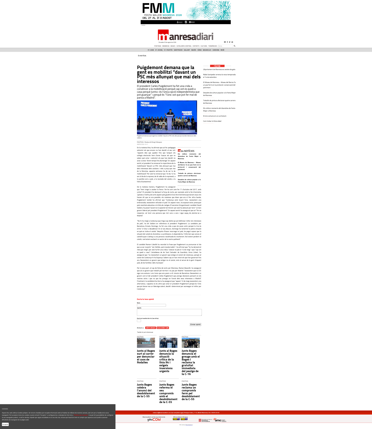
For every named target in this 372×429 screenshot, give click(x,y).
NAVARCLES (207, 50)
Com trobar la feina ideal (212, 121)
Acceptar (5, 424)
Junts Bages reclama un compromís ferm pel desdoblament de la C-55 (191, 391)
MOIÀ (222, 50)
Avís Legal (180, 413)
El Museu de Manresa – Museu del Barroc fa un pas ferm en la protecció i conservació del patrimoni (189, 166)
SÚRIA (199, 50)
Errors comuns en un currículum (214, 116)
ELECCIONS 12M (162, 328)
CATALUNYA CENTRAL (184, 46)
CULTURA (204, 46)
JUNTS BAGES (150, 328)
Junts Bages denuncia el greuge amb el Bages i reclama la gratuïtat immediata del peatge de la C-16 (191, 362)
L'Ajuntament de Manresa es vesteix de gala (219, 69)
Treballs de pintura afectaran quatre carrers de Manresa (189, 174)
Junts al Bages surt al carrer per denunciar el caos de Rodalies (146, 356)
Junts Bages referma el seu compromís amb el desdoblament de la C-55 (168, 393)
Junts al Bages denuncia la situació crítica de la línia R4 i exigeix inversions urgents (168, 360)
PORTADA (157, 46)
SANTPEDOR (178, 50)
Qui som (173, 413)
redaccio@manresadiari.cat (161, 413)
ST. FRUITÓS (168, 50)
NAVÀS (193, 50)
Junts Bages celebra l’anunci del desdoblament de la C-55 (146, 390)
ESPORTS (196, 46)
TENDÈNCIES (212, 46)
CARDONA (215, 50)
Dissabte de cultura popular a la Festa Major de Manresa (189, 180)
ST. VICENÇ (159, 50)
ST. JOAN (151, 50)
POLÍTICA (140, 142)
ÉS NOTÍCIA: (142, 55)
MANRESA (165, 46)
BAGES (173, 46)
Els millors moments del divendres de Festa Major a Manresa (189, 156)
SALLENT (187, 50)
